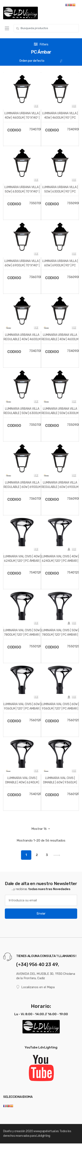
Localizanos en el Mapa (38, 987)
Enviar (41, 913)
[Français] (5, 1106)
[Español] (11, 1106)
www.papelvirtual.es (46, 1131)
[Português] (8, 1106)
